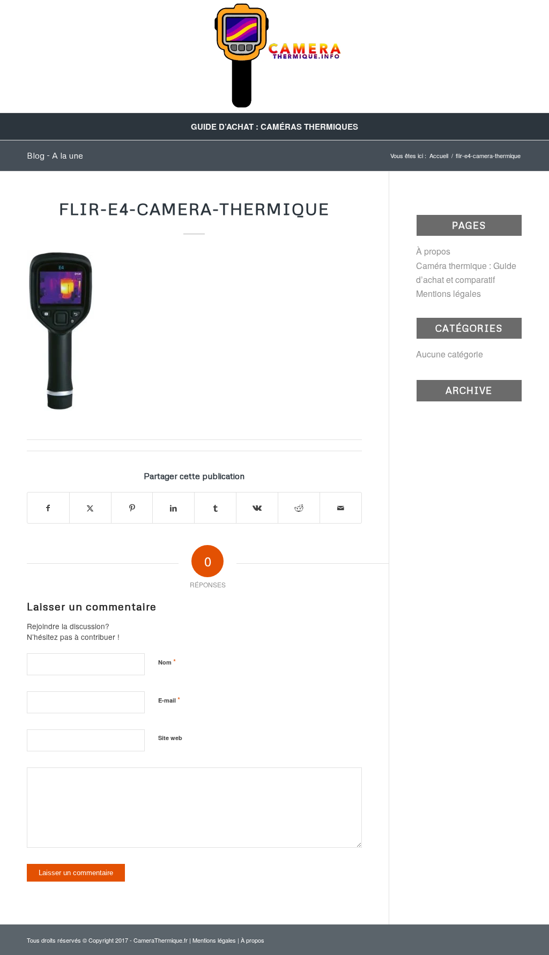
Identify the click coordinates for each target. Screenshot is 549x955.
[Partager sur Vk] (257, 508)
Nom (167, 661)
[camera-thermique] (274, 56)
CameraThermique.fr (160, 940)
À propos (433, 251)
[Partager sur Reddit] (299, 508)
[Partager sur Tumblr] (215, 508)
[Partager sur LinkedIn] (173, 508)
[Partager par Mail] (340, 508)
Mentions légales (448, 293)
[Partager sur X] (90, 508)
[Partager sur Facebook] (48, 508)
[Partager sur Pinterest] (132, 508)
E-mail (169, 700)
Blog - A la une (55, 155)
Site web (170, 738)
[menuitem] (274, 126)
